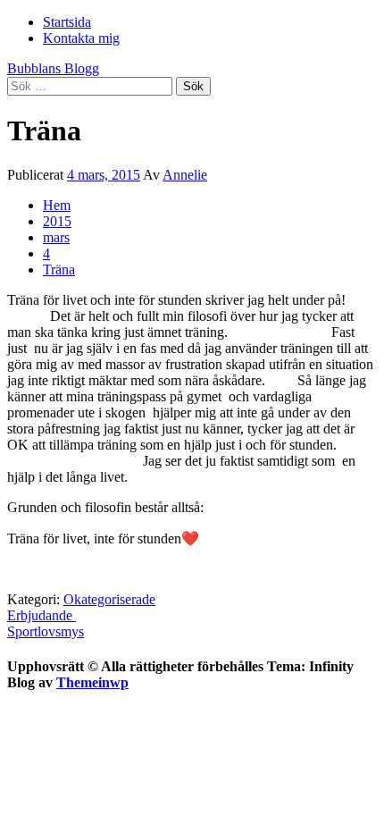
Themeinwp (92, 682)
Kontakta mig (81, 38)
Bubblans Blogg (53, 68)
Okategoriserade (109, 599)
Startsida (67, 21)
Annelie (185, 174)
